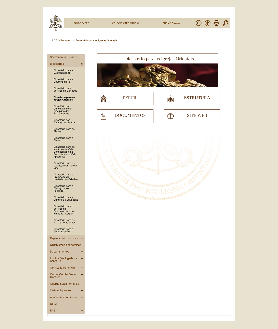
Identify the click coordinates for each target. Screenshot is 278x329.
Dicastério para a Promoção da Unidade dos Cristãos (66, 177)
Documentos (130, 115)
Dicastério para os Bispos (64, 130)
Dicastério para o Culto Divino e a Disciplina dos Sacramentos (63, 110)
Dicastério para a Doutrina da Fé (63, 80)
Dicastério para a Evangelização (63, 71)
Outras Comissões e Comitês (63, 276)
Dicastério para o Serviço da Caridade (65, 89)
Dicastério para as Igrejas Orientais (64, 98)
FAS (52, 310)
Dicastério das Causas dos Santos (64, 121)
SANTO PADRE (81, 23)
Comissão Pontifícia (62, 267)
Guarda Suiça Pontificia (64, 283)
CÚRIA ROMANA (171, 23)
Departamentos (59, 251)
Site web (197, 115)
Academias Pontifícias (63, 297)
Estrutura (197, 98)
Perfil (130, 98)
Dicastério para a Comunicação (63, 230)
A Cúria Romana (61, 40)
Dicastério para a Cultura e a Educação (66, 198)
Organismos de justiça (64, 238)
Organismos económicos (65, 244)
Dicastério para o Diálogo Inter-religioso (63, 188)
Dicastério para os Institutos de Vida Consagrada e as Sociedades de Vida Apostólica (65, 151)
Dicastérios (57, 63)
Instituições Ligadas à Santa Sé (63, 259)
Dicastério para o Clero (63, 139)
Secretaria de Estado (63, 57)
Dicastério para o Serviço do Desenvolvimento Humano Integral (64, 210)
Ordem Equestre (60, 290)
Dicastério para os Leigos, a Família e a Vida (65, 165)
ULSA (53, 303)
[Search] (225, 25)
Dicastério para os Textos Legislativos (65, 221)
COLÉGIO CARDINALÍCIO (125, 23)
